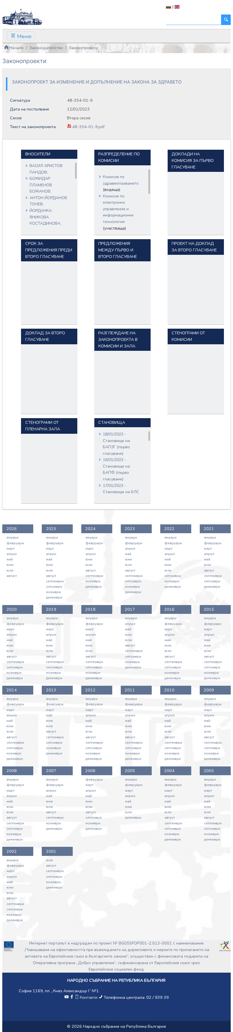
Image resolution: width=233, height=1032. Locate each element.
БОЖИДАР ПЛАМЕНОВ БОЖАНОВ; (41, 185)
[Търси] (226, 19)
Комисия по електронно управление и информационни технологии (118, 208)
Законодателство (46, 48)
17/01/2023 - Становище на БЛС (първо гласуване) (121, 492)
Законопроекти (83, 48)
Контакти (89, 997)
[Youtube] (66, 997)
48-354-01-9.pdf (88, 127)
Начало (16, 48)
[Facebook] (72, 997)
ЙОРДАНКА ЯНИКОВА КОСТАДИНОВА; (45, 217)
